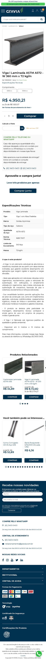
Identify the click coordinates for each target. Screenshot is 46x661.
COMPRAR (12, 397)
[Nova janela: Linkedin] (21, 560)
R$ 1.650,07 (14, 105)
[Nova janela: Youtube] (12, 560)
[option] (23, 49)
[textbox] (23, 19)
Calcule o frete (8, 124)
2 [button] (22, 403)
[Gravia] (15, 9)
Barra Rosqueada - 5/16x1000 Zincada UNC (32, 445)
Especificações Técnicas (12, 83)
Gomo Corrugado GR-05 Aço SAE (10, 444)
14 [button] (37, 467)
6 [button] (18, 467)
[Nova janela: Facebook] (3, 560)
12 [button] (32, 467)
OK (22, 128)
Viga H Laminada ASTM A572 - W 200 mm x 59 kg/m (33, 381)
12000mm (25, 91)
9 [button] (25, 467)
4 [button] (27, 403)
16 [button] (41, 467)
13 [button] (34, 467)
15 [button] (39, 467)
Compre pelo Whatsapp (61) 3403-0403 (23, 4)
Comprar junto (23, 190)
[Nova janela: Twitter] (17, 560)
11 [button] (29, 467)
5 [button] (15, 467)
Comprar (30, 116)
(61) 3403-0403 (12, 168)
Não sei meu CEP (32, 128)
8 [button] (22, 467)
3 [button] (25, 403)
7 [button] (20, 467)
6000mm (9, 91)
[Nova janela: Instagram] (7, 560)
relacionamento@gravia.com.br (19, 544)
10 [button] (27, 467)
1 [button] (20, 403)
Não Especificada (22, 80)
